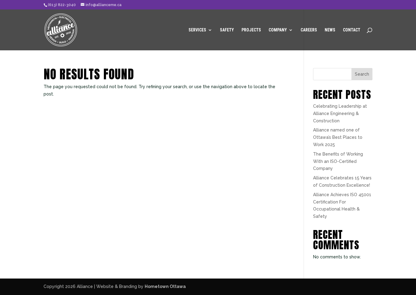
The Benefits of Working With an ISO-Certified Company (338, 161)
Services (197, 30)
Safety (227, 30)
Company (278, 30)
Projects (251, 30)
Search (362, 74)
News (330, 30)
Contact (351, 30)
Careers (309, 30)
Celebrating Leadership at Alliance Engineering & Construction (340, 113)
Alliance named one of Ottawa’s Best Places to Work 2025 (337, 137)
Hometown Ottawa (165, 286)
